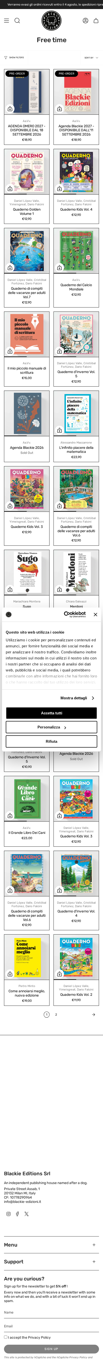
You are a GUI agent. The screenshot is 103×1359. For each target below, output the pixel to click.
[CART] (96, 21)
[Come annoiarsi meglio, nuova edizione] (26, 957)
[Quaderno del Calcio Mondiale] (76, 250)
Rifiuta (51, 741)
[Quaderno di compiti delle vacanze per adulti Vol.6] (76, 489)
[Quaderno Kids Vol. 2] (76, 957)
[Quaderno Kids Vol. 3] (26, 489)
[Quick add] (10, 108)
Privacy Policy (39, 1337)
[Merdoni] (76, 572)
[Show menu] (7, 21)
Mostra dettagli (73, 698)
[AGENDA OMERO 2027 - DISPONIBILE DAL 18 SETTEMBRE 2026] (26, 91)
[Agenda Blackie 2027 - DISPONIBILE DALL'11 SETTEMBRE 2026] (76, 91)
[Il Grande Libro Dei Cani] (26, 798)
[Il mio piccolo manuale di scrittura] (26, 334)
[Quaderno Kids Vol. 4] (76, 171)
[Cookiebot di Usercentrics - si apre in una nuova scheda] (65, 614)
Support (14, 1262)
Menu (10, 1245)
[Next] (79, 1014)
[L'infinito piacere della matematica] (76, 413)
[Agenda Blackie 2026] (26, 413)
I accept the (29, 1337)
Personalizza (49, 727)
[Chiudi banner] (95, 614)
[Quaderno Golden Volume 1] (26, 171)
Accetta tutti (51, 713)
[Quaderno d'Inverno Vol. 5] (76, 334)
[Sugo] (26, 572)
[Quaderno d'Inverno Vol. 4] (76, 873)
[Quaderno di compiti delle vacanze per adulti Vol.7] (26, 250)
